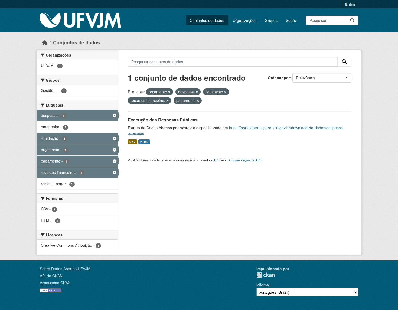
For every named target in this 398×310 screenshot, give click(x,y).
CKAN (265, 275)
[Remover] (169, 92)
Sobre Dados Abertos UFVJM (65, 268)
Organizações (244, 20)
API (215, 160)
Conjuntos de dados (207, 20)
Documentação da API (243, 160)
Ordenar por (279, 77)
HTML (144, 142)
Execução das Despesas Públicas (163, 120)
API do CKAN (51, 275)
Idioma (262, 285)
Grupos (271, 20)
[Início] (44, 42)
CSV (132, 142)
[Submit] (352, 20)
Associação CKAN (55, 282)
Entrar (350, 4)
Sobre (291, 20)
